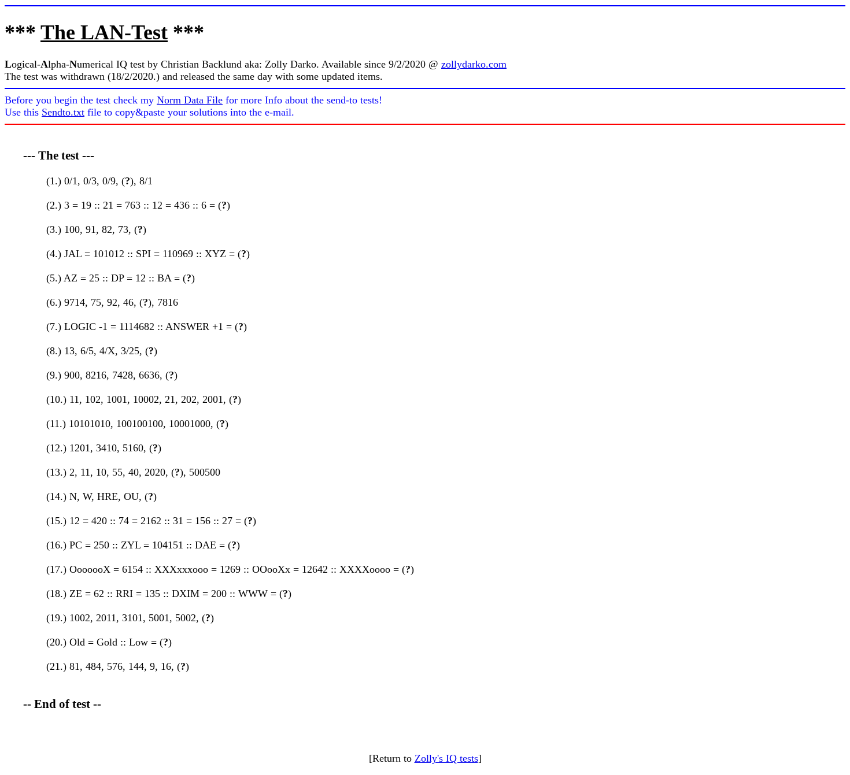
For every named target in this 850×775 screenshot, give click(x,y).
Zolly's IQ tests (446, 758)
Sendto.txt (63, 112)
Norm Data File (190, 100)
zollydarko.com (474, 64)
